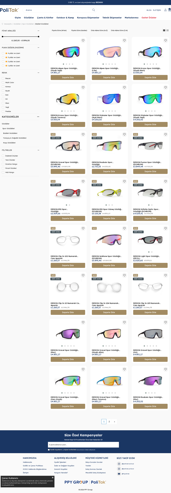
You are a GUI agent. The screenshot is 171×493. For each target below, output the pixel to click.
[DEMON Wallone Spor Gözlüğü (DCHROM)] (109, 239)
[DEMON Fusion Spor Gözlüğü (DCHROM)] (150, 145)
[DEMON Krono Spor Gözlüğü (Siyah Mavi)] (150, 51)
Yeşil (7, 107)
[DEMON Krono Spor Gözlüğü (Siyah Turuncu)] (68, 98)
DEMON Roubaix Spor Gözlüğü (102, 163)
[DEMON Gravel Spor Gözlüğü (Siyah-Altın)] (109, 333)
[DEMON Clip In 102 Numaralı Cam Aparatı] (68, 239)
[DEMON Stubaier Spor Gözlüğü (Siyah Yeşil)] (150, 98)
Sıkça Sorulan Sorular (94, 462)
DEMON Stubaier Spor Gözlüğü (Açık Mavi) (106, 116)
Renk (4, 73)
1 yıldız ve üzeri (13, 66)
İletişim (26, 473)
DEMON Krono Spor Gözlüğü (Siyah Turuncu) (64, 116)
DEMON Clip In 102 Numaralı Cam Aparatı (64, 257)
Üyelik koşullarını (56, 450)
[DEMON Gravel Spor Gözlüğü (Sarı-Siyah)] (68, 380)
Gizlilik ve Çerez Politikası (33, 466)
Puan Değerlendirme (13, 47)
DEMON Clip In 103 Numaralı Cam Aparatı (146, 304)
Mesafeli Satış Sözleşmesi (96, 473)
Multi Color (9, 82)
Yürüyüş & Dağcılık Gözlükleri (14, 138)
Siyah (7, 91)
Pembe (8, 111)
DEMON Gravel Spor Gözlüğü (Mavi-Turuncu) (105, 398)
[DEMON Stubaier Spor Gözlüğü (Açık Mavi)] (109, 98)
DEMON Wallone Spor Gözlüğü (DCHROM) (106, 257)
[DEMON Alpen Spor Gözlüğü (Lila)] (109, 51)
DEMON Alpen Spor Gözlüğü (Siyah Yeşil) (64, 69)
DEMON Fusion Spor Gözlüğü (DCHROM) (146, 163)
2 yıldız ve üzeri (13, 61)
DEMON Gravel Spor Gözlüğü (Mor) (64, 351)
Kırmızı (8, 87)
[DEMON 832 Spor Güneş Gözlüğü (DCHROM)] (109, 192)
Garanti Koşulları (60, 469)
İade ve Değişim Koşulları (64, 466)
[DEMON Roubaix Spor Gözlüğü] (109, 145)
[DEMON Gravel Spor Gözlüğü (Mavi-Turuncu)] (109, 380)
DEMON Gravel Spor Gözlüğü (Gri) (146, 351)
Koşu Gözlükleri (9, 143)
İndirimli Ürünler (11, 156)
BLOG (149, 10)
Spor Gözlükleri (9, 128)
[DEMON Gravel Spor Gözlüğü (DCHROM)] (68, 145)
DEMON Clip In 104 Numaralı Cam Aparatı (105, 304)
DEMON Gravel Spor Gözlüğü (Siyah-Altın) (105, 351)
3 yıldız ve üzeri (13, 57)
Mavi (7, 103)
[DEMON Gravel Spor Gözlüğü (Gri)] (150, 333)
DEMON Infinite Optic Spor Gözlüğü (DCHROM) (145, 210)
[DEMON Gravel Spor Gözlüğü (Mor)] (68, 333)
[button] (63, 64)
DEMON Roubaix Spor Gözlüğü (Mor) (147, 398)
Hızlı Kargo (9, 172)
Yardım (88, 466)
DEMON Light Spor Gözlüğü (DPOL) (146, 257)
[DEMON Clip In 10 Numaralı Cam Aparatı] (68, 286)
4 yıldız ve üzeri (13, 53)
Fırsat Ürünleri (11, 168)
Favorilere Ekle (83, 40)
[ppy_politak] (85, 482)
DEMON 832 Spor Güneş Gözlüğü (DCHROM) (107, 210)
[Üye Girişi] (165, 10)
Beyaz (8, 78)
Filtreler (7, 150)
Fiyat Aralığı (9, 31)
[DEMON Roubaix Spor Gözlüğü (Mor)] (150, 380)
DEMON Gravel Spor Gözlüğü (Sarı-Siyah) (64, 398)
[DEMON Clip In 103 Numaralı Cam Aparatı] (150, 286)
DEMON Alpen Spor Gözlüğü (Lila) (105, 69)
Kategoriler (10, 116)
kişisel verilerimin (70, 450)
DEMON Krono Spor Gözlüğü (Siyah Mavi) (146, 69)
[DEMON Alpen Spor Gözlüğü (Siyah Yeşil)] (68, 51)
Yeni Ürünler (10, 160)
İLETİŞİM (157, 10)
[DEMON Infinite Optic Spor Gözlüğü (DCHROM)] (150, 192)
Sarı (6, 95)
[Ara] (93, 9)
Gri (6, 99)
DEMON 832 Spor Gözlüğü (58, 210)
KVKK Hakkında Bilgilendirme (34, 469)
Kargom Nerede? (61, 473)
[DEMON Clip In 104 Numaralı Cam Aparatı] (109, 286)
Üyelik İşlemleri (60, 462)
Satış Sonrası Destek (94, 469)
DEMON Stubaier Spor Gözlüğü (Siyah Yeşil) (147, 116)
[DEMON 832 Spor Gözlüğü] (68, 192)
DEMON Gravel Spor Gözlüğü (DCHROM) (64, 163)
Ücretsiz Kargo (11, 164)
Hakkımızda (27, 462)
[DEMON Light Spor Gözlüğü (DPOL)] (150, 239)
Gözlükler (5, 124)
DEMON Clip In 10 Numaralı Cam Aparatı (66, 304)
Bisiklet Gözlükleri (10, 133)
